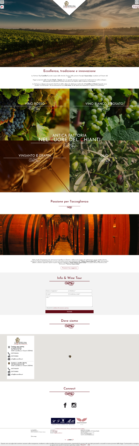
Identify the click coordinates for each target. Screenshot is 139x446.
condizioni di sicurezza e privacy (61, 308)
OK (89, 445)
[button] (70, 356)
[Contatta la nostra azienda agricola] (137, 4)
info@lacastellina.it (17, 359)
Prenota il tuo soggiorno (69, 268)
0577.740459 (54, 431)
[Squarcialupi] (69, 254)
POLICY (83, 445)
